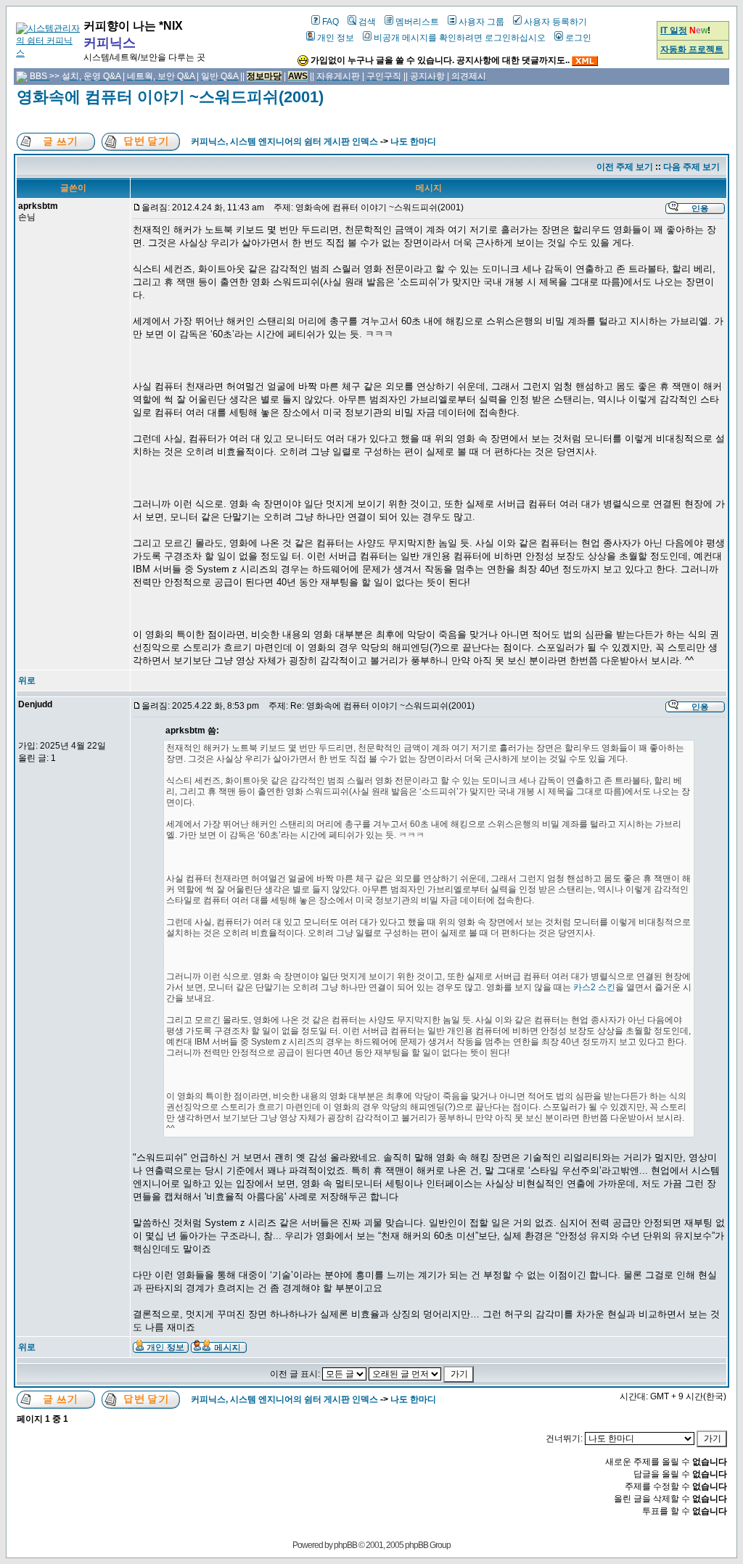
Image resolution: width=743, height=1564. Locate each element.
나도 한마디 (413, 141)
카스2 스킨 (594, 987)
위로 (27, 680)
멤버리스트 (417, 22)
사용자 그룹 (481, 22)
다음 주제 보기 (691, 167)
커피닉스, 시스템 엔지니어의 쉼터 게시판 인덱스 (284, 141)
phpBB (345, 1545)
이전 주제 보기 (624, 167)
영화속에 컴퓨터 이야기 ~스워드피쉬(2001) (170, 97)
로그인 (578, 38)
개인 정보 (335, 38)
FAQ (330, 22)
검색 (367, 22)
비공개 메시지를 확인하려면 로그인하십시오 (460, 38)
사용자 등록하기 (555, 22)
